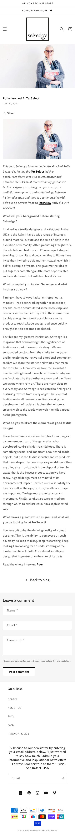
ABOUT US (14, 708)
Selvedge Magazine (32, 830)
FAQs (11, 725)
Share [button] (10, 113)
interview (45, 203)
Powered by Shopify (49, 830)
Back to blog (39, 580)
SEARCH (13, 699)
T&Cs (11, 716)
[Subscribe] (63, 778)
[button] (5, 29)
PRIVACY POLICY (18, 734)
